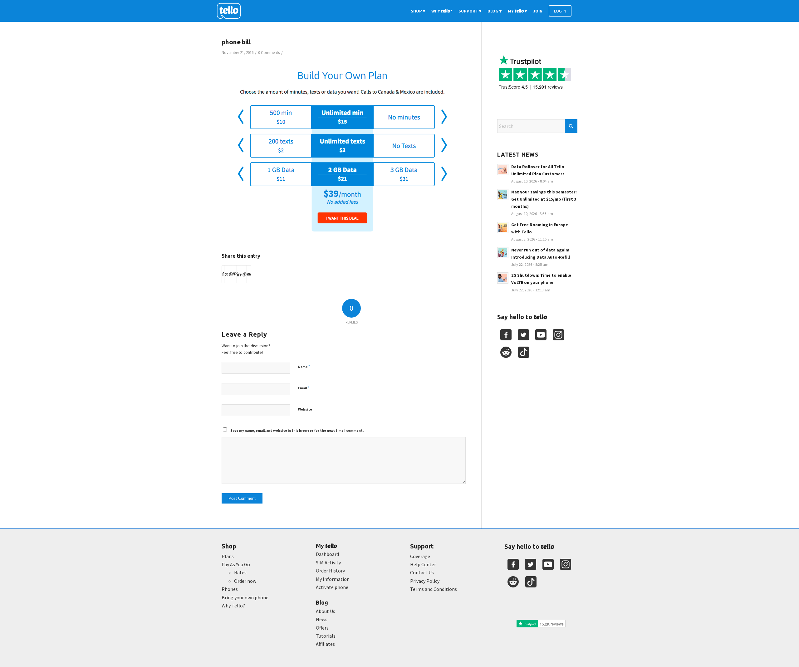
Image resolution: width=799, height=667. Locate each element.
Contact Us (422, 572)
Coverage (420, 556)
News (321, 619)
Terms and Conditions (433, 589)
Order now (245, 581)
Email (303, 388)
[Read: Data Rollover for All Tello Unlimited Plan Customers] (502, 169)
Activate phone (332, 587)
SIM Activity (328, 562)
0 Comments (269, 52)
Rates (240, 572)
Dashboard (327, 554)
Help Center (423, 564)
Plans (228, 556)
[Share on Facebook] (223, 274)
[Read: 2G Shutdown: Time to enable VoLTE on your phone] (502, 278)
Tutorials (326, 636)
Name (304, 366)
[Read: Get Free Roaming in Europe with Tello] (502, 227)
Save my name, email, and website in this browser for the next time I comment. (297, 430)
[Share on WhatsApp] (231, 274)
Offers (322, 628)
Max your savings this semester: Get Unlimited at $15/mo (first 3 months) (544, 199)
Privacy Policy (424, 581)
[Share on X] (226, 274)
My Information (333, 579)
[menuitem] (418, 11)
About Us (325, 611)
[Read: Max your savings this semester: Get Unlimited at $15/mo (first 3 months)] (502, 194)
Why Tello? (233, 605)
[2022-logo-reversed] (231, 11)
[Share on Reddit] (244, 274)
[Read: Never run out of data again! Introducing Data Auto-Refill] (502, 252)
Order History (330, 570)
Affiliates (325, 644)
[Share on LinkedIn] (239, 274)
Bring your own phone (245, 597)
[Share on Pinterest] (235, 274)
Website (305, 409)
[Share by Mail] (249, 274)
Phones (230, 589)
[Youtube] (541, 334)
